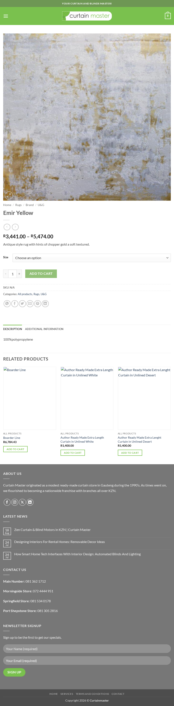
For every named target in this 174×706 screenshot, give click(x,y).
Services (66, 693)
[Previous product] (15, 227)
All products (25, 294)
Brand (30, 205)
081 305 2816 (47, 611)
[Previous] (3, 415)
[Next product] (7, 227)
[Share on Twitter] (22, 303)
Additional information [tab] (44, 329)
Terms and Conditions (92, 693)
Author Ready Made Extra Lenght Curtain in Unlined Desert (139, 439)
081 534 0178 (40, 601)
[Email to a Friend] (30, 303)
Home (7, 205)
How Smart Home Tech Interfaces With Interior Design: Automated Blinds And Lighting (77, 554)
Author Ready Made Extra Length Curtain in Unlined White (82, 439)
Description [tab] (12, 329)
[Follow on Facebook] (7, 502)
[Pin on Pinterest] (37, 303)
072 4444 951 (43, 591)
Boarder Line (11, 437)
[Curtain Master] (87, 16)
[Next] (170, 415)
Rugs (18, 205)
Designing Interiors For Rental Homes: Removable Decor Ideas (59, 542)
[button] (5, 16)
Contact (118, 693)
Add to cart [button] (15, 449)
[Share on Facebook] (14, 303)
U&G (41, 205)
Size (5, 257)
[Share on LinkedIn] (45, 303)
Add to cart (41, 273)
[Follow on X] (22, 502)
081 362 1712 (35, 581)
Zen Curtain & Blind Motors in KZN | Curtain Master (52, 530)
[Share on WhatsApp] (7, 303)
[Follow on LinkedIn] (30, 502)
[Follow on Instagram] (14, 502)
